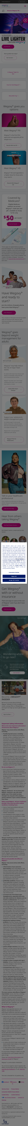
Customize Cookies (14, 572)
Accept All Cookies (14, 580)
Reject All (14, 576)
